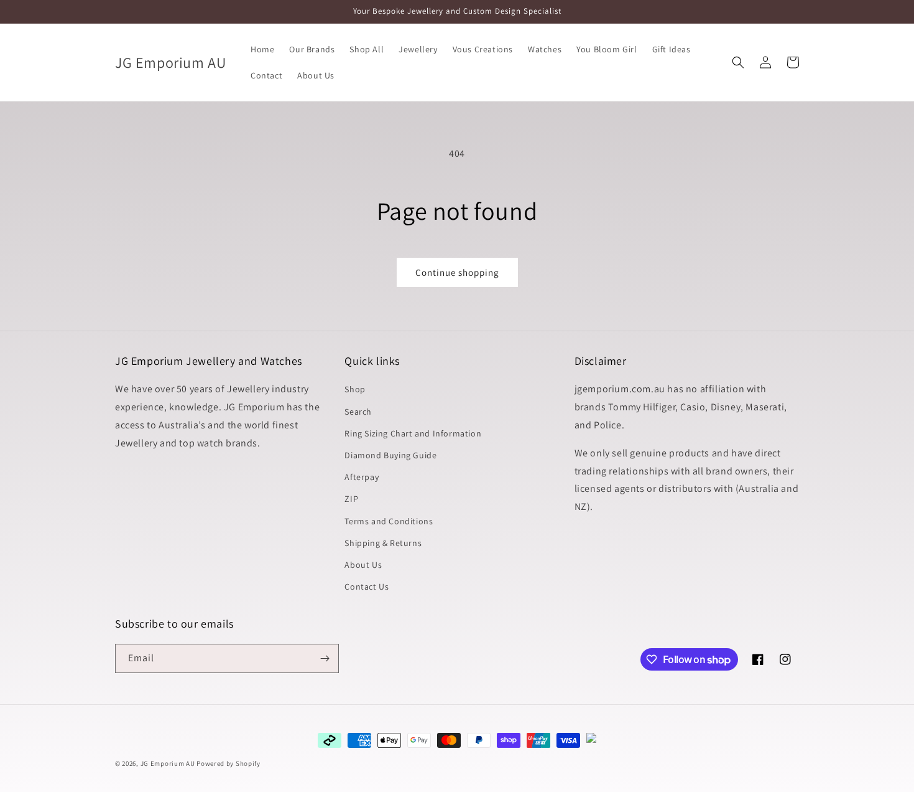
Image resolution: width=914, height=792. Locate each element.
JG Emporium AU (168, 763)
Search (358, 411)
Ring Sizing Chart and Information (412, 433)
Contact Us (366, 586)
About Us (363, 564)
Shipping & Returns (383, 543)
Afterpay (361, 477)
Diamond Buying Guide (390, 455)
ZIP (351, 498)
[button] (738, 62)
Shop (354, 389)
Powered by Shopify (228, 763)
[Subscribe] (324, 658)
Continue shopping (457, 272)
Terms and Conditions (388, 521)
